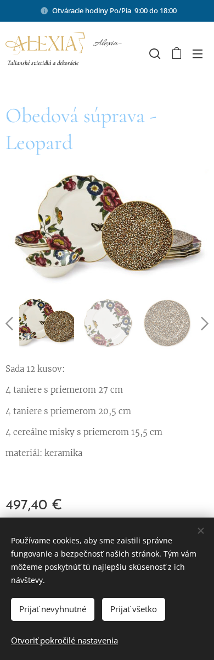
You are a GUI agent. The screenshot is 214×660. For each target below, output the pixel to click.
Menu (198, 53)
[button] (154, 53)
